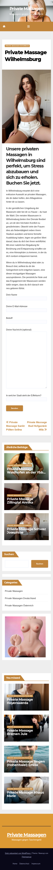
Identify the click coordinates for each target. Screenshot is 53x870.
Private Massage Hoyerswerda (20, 701)
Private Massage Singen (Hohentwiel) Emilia (26, 763)
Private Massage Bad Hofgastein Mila (37, 426)
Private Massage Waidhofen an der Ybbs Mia (26, 472)
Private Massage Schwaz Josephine (26, 530)
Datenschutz (24, 864)
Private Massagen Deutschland (20, 598)
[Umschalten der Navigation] (29, 26)
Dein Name (11, 295)
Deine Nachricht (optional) (18, 330)
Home (15, 864)
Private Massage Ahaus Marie (25, 794)
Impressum (36, 864)
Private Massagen (26, 8)
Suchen (9, 554)
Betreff (9, 318)
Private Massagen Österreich (17, 46)
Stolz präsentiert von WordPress (18, 853)
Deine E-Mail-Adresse (16, 306)
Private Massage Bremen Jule (20, 732)
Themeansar (26, 857)
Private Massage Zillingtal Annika (20, 500)
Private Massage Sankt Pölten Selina (15, 426)
